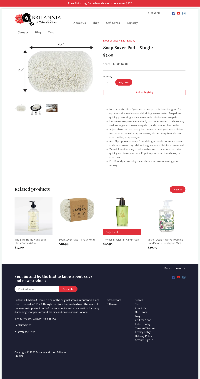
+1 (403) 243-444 (24, 331)
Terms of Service (145, 328)
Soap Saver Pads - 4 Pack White (77, 239)
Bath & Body (128, 40)
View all (177, 189)
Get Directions (23, 325)
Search (139, 300)
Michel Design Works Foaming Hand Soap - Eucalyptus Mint (165, 241)
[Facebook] (173, 13)
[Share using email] (126, 63)
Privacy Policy (143, 332)
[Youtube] (178, 13)
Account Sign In (144, 340)
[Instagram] (183, 13)
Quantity (107, 76)
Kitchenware (114, 300)
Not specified (110, 40)
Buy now (124, 82)
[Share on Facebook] (114, 63)
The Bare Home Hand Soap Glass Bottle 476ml (31, 241)
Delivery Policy (143, 336)
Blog (137, 316)
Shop (138, 304)
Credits (19, 356)
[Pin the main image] (122, 63)
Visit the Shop (143, 320)
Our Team (141, 312)
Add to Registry (144, 92)
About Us (140, 308)
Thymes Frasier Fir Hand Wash (121, 239)
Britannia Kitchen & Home (51, 352)
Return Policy (142, 324)
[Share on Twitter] (118, 63)
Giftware (112, 304)
